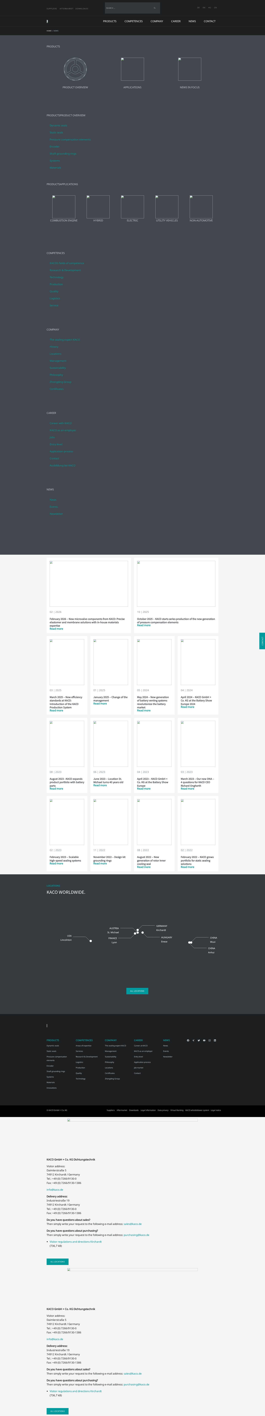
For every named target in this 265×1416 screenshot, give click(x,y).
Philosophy (109, 1062)
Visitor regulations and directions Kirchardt (76, 1241)
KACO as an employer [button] (63, 430)
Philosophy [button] (56, 375)
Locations (109, 1067)
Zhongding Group (60, 382)
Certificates (56, 389)
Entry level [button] (56, 444)
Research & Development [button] (65, 270)
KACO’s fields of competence (67, 263)
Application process (61, 451)
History (54, 346)
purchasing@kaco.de (136, 1235)
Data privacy (163, 1110)
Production (80, 1067)
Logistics (55, 298)
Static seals (56, 132)
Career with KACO (61, 423)
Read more (56, 628)
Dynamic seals (58, 125)
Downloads (81, 8)
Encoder (55, 146)
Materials (55, 167)
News (53, 499)
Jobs (52, 437)
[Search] (154, 8)
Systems (55, 160)
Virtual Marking (176, 1110)
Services (79, 1051)
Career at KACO (141, 1045)
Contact (209, 21)
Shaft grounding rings (63, 153)
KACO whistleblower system (197, 1110)
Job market (138, 1067)
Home (49, 31)
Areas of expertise (83, 1045)
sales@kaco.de (133, 1224)
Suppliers (52, 8)
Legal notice (216, 1110)
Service (54, 305)
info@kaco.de (55, 1189)
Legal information (148, 1110)
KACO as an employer (143, 1051)
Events (54, 506)
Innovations (52, 1088)
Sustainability (58, 368)
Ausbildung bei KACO (62, 465)
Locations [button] (55, 353)
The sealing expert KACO (65, 339)
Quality (54, 291)
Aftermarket (66, 8)
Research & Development (87, 1056)
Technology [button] (57, 277)
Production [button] (56, 284)
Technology (80, 1078)
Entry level (138, 1056)
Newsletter (56, 514)
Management (58, 360)
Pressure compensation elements (70, 139)
